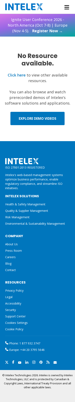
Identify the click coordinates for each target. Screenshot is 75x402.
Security (10, 310)
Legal (8, 297)
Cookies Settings (16, 323)
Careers (10, 257)
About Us (11, 244)
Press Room (13, 251)
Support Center (15, 316)
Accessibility (13, 303)
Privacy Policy (14, 290)
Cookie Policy (14, 329)
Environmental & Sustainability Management (35, 224)
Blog (8, 263)
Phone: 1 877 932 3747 (24, 343)
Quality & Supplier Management (26, 211)
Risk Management (17, 217)
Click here (17, 75)
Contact (10, 270)
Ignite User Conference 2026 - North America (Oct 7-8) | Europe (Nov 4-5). (38, 25)
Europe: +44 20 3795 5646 (26, 350)
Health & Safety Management (25, 204)
